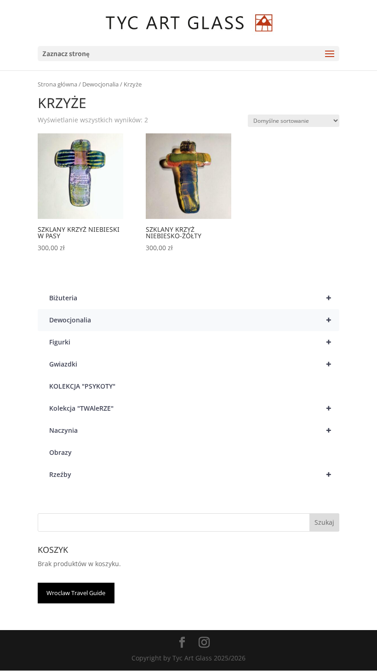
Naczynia (190, 430)
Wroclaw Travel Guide (75, 593)
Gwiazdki (190, 364)
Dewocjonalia (100, 84)
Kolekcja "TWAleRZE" (190, 408)
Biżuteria (190, 298)
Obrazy (60, 452)
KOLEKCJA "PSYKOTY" (82, 386)
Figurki (190, 342)
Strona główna (57, 84)
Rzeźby (190, 474)
